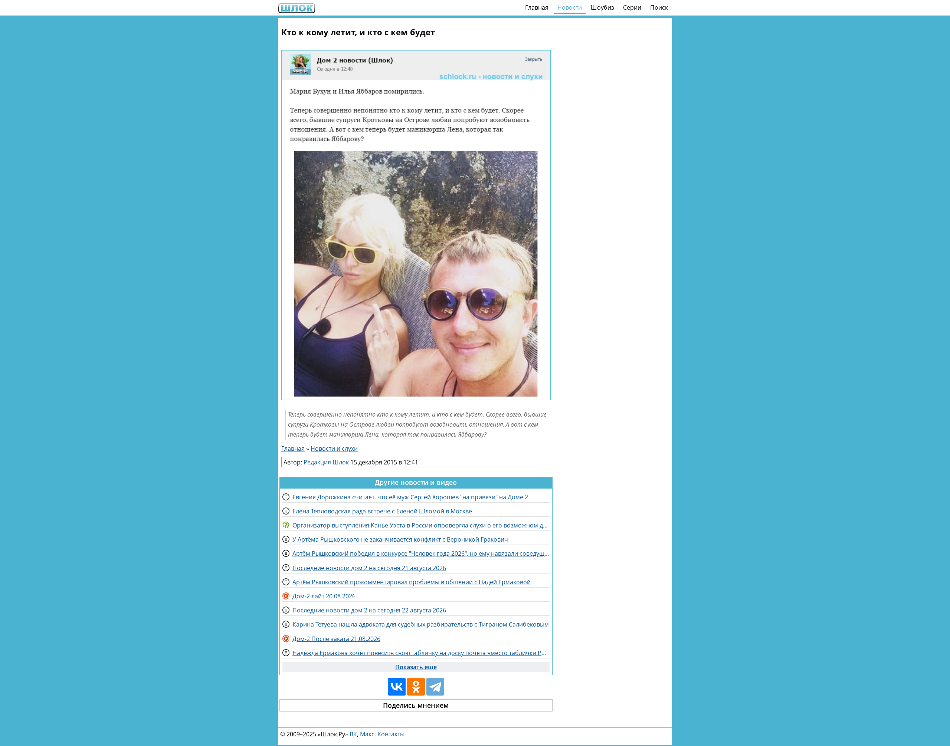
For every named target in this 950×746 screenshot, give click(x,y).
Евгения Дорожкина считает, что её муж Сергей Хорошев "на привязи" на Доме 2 (410, 497)
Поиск (659, 7)
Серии (632, 7)
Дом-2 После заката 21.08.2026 (336, 639)
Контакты (390, 734)
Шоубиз (602, 7)
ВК (353, 734)
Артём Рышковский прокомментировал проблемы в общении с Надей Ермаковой (411, 582)
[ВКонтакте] (397, 687)
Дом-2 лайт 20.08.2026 (324, 596)
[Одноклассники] (416, 687)
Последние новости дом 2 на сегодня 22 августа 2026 (369, 610)
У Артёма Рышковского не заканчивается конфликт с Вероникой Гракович (400, 539)
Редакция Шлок (326, 462)
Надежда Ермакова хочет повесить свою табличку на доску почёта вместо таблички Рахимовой (421, 653)
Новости (569, 7)
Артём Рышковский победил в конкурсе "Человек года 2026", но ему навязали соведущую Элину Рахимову (421, 553)
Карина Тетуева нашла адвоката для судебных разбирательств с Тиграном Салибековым (420, 624)
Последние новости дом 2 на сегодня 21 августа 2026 (369, 568)
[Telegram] (435, 687)
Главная (536, 7)
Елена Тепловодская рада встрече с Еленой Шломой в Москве (382, 511)
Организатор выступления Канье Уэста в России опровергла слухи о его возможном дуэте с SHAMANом (421, 525)
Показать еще (416, 667)
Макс (367, 734)
